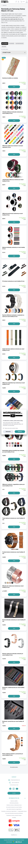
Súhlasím (20, 431)
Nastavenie (8, 431)
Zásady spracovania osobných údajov (11, 428)
